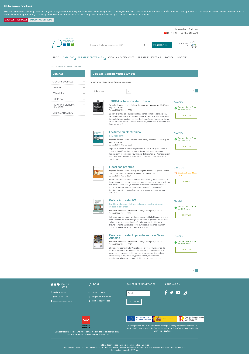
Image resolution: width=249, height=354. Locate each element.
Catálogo (68, 57)
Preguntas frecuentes (101, 297)
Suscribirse (134, 302)
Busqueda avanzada (162, 45)
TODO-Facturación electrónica (129, 101)
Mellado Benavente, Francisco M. (144, 105)
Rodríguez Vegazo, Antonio (69, 66)
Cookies (145, 345)
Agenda (169, 57)
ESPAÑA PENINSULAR (189, 33)
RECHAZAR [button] (22, 20)
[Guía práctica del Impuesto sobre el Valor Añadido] (98, 241)
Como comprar (98, 292)
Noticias (182, 57)
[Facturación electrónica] (98, 138)
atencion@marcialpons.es (62, 301)
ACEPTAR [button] (9, 20)
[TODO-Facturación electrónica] (98, 107)
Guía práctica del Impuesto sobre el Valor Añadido (136, 237)
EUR (175, 33)
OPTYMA (135, 350)
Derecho (57, 87)
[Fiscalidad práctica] (98, 173)
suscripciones (121, 57)
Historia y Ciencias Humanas (64, 106)
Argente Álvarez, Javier (119, 105)
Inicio (57, 57)
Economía (58, 93)
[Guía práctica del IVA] (98, 206)
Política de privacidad (101, 301)
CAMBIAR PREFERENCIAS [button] (41, 20)
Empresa (58, 99)
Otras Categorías (63, 113)
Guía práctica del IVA (123, 200)
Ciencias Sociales (63, 82)
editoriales (91, 57)
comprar (186, 116)
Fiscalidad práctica (121, 167)
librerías (149, 57)
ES (168, 33)
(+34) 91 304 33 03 (60, 297)
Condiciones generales (130, 345)
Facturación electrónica (125, 132)
